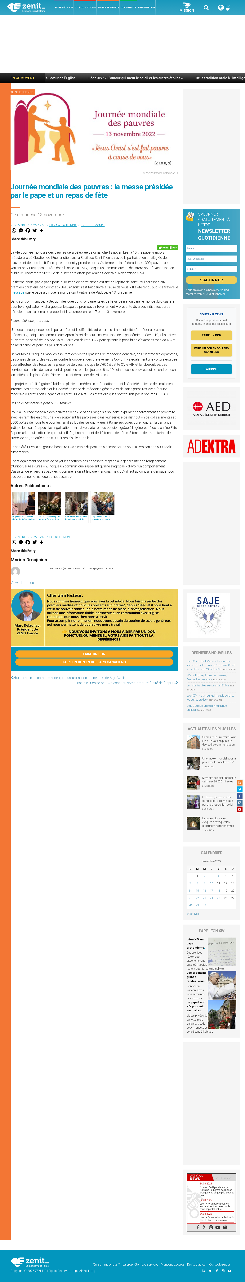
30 (204, 905)
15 (197, 890)
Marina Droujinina (63, 225)
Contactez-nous (220, 1264)
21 (190, 897)
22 (197, 897)
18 (218, 890)
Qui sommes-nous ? (106, 1264)
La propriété (130, 1264)
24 (211, 897)
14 (190, 890)
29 (197, 905)
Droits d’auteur (197, 1264)
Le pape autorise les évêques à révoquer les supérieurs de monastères (218, 822)
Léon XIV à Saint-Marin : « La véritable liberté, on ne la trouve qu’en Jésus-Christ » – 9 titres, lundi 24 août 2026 (211, 665)
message (17, 292)
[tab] (199, 1177)
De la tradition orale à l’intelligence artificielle (192, 78)
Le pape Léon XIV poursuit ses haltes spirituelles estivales (196, 1010)
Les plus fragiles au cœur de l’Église (208, 685)
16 (204, 890)
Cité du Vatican (85, 7)
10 (211, 883)
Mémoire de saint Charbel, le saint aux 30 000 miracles (219, 779)
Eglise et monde (108, 7)
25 (218, 897)
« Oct (190, 913)
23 (204, 897)
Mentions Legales (173, 1264)
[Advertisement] (122, 44)
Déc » (197, 913)
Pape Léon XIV (64, 7)
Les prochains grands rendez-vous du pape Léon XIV (197, 981)
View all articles (22, 583)
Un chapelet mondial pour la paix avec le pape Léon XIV (219, 760)
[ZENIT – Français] (30, 8)
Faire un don (146, 7)
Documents (128, 7)
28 (190, 905)
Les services (149, 1264)
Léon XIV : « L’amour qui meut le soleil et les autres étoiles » (96, 78)
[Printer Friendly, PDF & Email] (167, 247)
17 (211, 890)
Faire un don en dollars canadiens (94, 662)
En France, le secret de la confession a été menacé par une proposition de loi (217, 801)
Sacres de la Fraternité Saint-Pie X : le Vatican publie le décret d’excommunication (219, 741)
